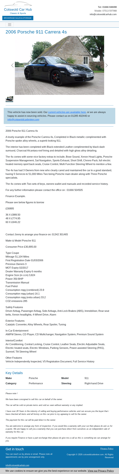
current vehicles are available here (67, 112)
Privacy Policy (106, 448)
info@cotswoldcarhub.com (103, 14)
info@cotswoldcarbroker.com (23, 119)
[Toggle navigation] (10, 24)
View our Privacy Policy (101, 471)
